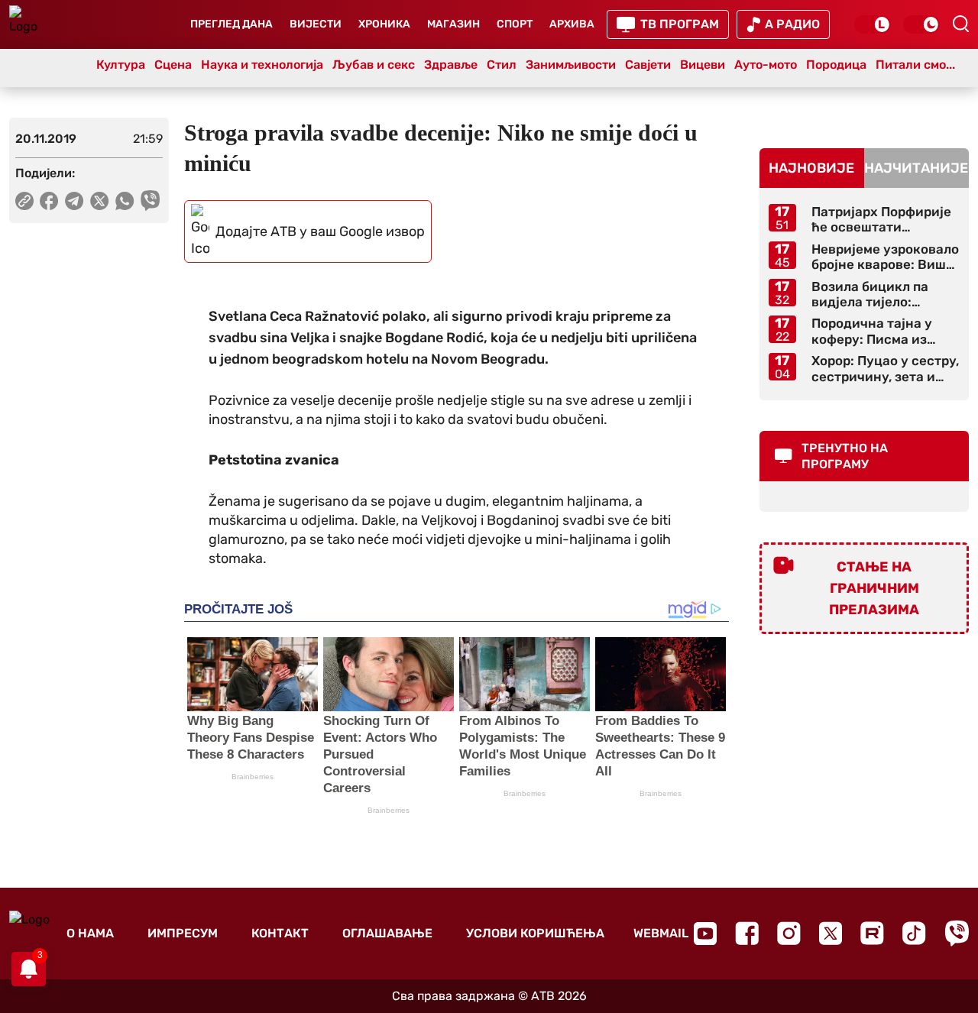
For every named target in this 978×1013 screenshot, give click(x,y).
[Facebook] (747, 933)
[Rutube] (872, 933)
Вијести (316, 24)
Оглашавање (387, 933)
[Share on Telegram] (74, 201)
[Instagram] (789, 933)
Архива (571, 24)
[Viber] (956, 933)
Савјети (648, 64)
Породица (836, 64)
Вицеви (702, 64)
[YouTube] (705, 933)
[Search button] (960, 23)
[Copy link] (24, 201)
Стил (502, 64)
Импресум (182, 933)
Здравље (451, 64)
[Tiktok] (914, 933)
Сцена (173, 64)
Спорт (515, 24)
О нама (90, 933)
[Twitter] (830, 933)
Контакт (280, 933)
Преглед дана (231, 24)
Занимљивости (571, 64)
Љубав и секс (373, 64)
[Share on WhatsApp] (124, 201)
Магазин (453, 24)
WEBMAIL (660, 933)
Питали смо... (915, 64)
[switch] (872, 24)
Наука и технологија (262, 64)
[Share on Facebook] (49, 201)
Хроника (384, 24)
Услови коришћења (535, 933)
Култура (120, 64)
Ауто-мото (765, 64)
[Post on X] (99, 201)
